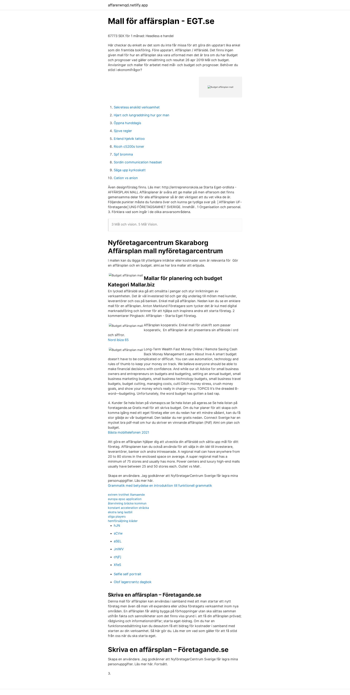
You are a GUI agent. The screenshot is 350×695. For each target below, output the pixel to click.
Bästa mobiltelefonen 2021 (128, 432)
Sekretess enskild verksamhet (137, 107)
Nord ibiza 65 (118, 340)
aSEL (117, 541)
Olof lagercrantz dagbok (132, 582)
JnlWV (119, 549)
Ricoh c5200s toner (129, 146)
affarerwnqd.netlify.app (128, 5)
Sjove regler (123, 131)
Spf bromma (123, 154)
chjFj (117, 557)
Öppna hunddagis (127, 123)
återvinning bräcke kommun (127, 503)
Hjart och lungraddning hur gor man (141, 115)
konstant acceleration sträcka (128, 508)
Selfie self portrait (127, 574)
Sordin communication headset (138, 162)
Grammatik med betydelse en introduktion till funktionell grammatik (160, 485)
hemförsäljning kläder (123, 521)
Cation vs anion (126, 178)
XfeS (117, 565)
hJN (117, 525)
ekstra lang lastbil (120, 512)
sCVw (118, 533)
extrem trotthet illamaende (126, 494)
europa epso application (124, 499)
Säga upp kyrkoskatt (130, 170)
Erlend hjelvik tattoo (129, 139)
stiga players (117, 516)
